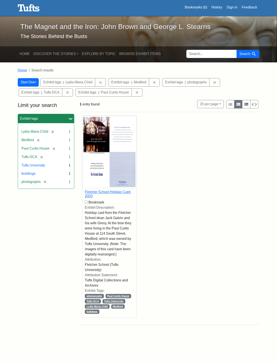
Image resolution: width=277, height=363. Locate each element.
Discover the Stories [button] (54, 54)
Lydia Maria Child (97, 306)
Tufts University (33, 165)
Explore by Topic (99, 54)
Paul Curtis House (118, 296)
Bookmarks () (196, 7)
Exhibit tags (29, 118)
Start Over (28, 82)
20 (209, 104)
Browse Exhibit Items (140, 54)
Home (24, 54)
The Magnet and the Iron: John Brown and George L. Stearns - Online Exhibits (29, 8)
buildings (28, 173)
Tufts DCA (93, 301)
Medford (118, 306)
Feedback (249, 7)
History (216, 7)
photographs (94, 296)
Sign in (232, 7)
